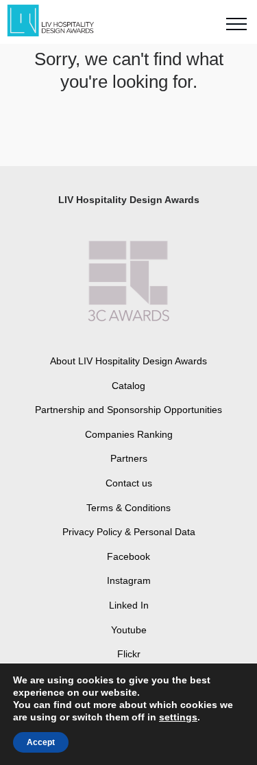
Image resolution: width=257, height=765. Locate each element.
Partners (128, 458)
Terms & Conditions (128, 507)
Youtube (129, 629)
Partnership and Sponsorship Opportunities (128, 409)
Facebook (128, 556)
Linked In (129, 605)
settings (178, 716)
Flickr (128, 653)
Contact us (129, 483)
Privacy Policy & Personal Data (128, 531)
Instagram (129, 580)
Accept (41, 742)
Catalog (128, 385)
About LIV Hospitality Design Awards (128, 360)
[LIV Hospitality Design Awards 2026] (56, 21)
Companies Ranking (129, 434)
